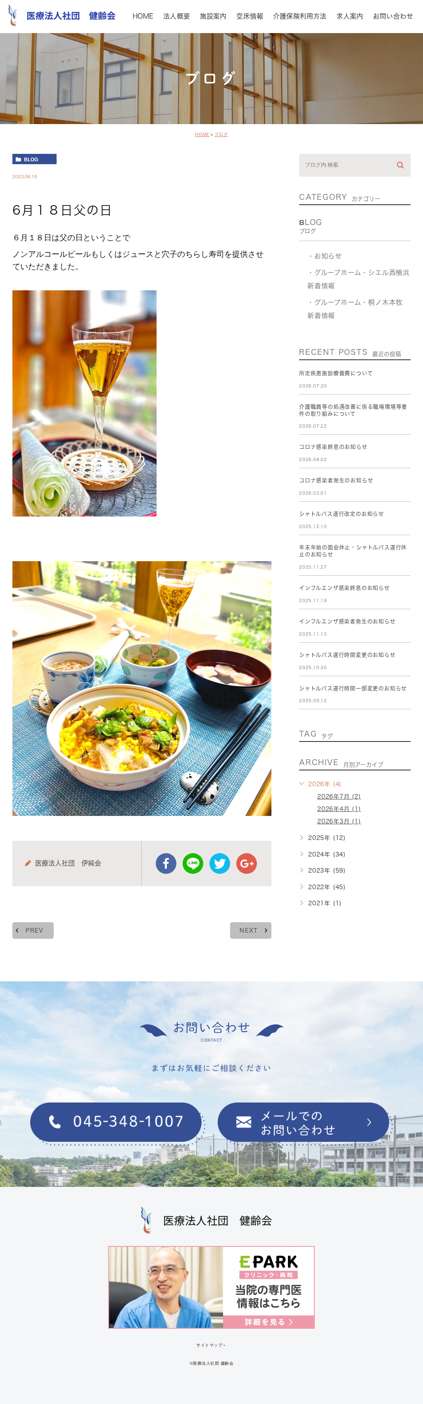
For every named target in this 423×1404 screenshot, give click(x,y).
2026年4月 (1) (339, 809)
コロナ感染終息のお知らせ (333, 447)
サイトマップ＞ (211, 1345)
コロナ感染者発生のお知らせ (336, 480)
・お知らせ (324, 255)
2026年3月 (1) (339, 821)
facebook (166, 863)
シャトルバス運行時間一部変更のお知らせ (353, 688)
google (246, 863)
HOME (202, 134)
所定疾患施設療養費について (336, 373)
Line (193, 863)
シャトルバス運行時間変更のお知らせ (347, 655)
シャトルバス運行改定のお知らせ (341, 514)
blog (31, 159)
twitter (219, 863)
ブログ (221, 134)
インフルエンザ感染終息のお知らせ (344, 588)
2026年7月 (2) (339, 796)
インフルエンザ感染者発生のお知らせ (347, 621)
